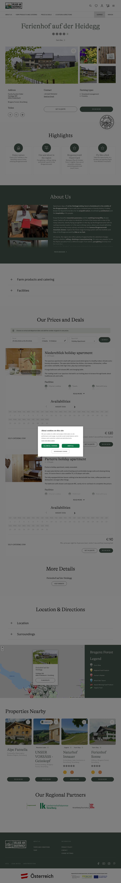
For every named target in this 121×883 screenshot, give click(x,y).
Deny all (71, 446)
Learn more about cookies (48, 440)
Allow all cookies (50, 446)
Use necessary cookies (60, 451)
